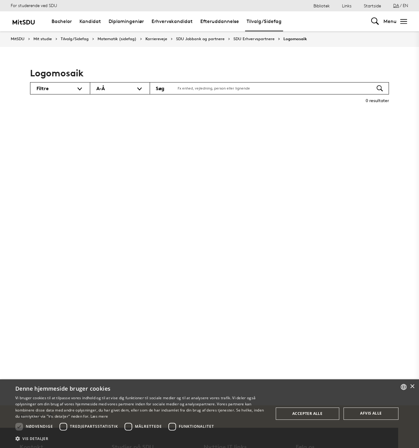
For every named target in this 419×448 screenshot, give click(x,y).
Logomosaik (295, 39)
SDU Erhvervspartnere (254, 39)
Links (347, 5)
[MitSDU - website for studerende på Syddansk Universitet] (23, 21)
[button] (140, 439)
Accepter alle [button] (307, 413)
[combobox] (404, 387)
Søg (160, 88)
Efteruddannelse (219, 21)
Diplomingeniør (126, 21)
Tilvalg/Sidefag (264, 21)
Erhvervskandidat (172, 21)
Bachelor (62, 21)
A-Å (100, 88)
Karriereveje (156, 39)
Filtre (43, 88)
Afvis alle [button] (371, 413)
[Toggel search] (375, 21)
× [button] (412, 386)
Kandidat (90, 21)
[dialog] (209, 413)
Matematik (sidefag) (117, 39)
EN (405, 5)
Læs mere (99, 416)
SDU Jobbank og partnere (200, 39)
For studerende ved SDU (34, 5)
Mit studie (42, 39)
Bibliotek (321, 5)
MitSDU (18, 39)
